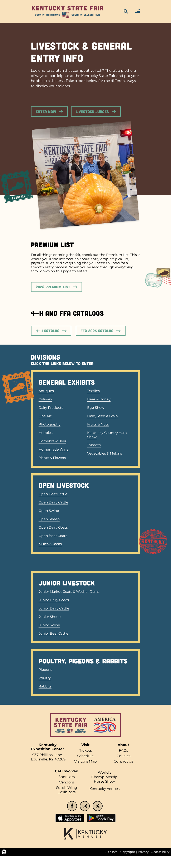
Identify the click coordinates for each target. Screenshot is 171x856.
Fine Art (45, 416)
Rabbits (45, 686)
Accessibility (160, 851)
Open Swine (49, 511)
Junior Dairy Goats (54, 600)
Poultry (45, 678)
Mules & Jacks (50, 544)
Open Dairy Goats (53, 527)
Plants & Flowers (52, 458)
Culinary (45, 399)
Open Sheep (49, 519)
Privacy (143, 851)
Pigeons (45, 670)
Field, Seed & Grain (102, 416)
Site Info (112, 851)
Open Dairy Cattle (53, 502)
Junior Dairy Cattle (54, 608)
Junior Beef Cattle (53, 633)
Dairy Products (51, 408)
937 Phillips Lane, (47, 755)
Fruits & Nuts (98, 424)
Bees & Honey (99, 399)
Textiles (93, 391)
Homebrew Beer (52, 441)
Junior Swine (49, 625)
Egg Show (95, 408)
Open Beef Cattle (53, 494)
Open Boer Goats (53, 536)
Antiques (46, 391)
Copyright (127, 851)
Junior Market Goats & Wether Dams (69, 592)
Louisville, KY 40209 (48, 759)
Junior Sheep (50, 617)
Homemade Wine (54, 449)
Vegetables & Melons (104, 453)
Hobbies (46, 433)
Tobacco (94, 445)
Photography (49, 424)
